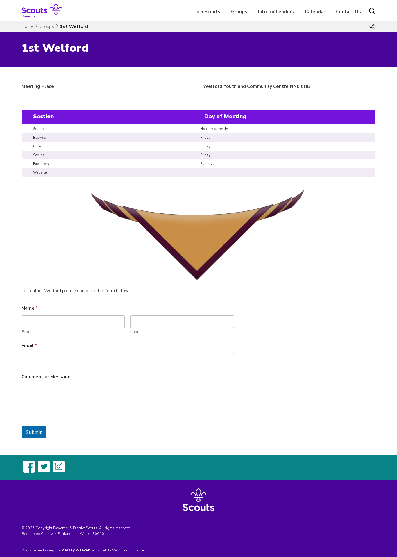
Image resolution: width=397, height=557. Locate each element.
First (25, 331)
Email (29, 346)
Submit (34, 432)
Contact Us (348, 11)
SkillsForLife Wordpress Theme (117, 550)
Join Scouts (207, 11)
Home (28, 26)
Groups (239, 11)
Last (134, 331)
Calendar (315, 11)
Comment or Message (46, 377)
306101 (99, 533)
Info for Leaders (276, 11)
